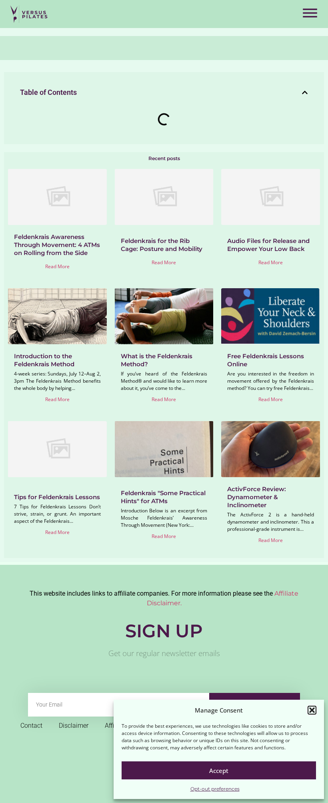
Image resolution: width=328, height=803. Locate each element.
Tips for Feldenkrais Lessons (57, 497)
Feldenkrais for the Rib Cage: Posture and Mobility (161, 245)
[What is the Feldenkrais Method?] (164, 316)
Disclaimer (73, 725)
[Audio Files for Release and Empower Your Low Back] (271, 197)
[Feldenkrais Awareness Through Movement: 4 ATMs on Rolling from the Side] (57, 197)
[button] (312, 710)
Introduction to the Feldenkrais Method (44, 360)
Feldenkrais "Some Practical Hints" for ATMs (163, 497)
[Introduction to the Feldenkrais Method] (57, 316)
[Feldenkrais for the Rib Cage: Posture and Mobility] (164, 197)
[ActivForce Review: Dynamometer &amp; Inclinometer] (271, 449)
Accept (218, 771)
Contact (31, 725)
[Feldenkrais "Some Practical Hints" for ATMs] (164, 449)
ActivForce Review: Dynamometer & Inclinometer (256, 497)
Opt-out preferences (215, 789)
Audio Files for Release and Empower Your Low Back (268, 245)
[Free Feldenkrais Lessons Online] (271, 316)
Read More (57, 266)
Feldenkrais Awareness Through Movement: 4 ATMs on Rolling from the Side (57, 245)
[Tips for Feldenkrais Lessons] (57, 449)
